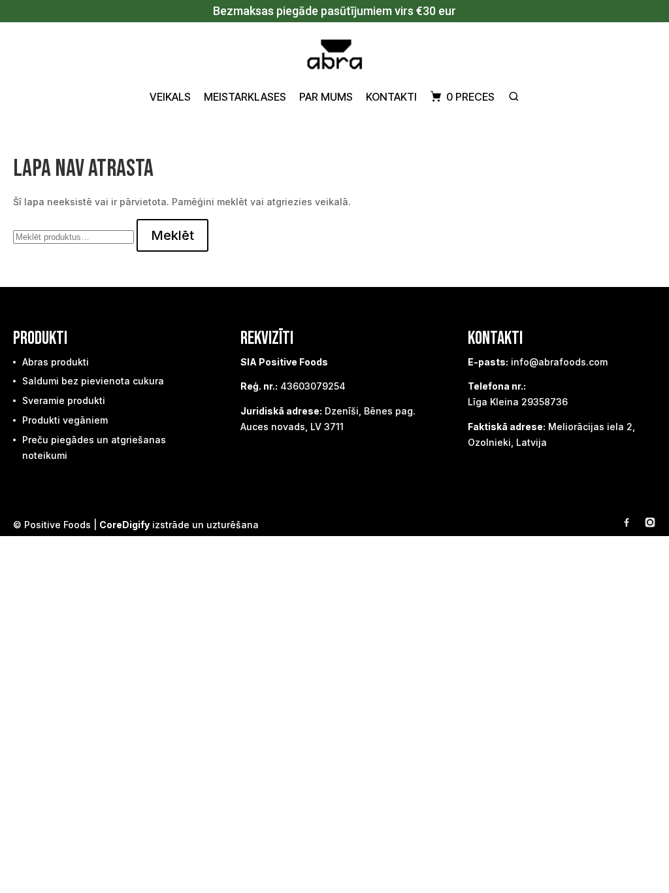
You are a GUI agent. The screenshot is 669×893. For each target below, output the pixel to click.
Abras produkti (55, 361)
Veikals (170, 96)
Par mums (326, 96)
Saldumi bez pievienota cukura (93, 380)
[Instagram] (650, 524)
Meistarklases (245, 96)
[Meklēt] (514, 96)
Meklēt (172, 235)
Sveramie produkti (63, 400)
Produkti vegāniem (65, 420)
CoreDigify (124, 524)
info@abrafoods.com (559, 361)
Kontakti (391, 96)
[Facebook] (626, 524)
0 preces (470, 96)
